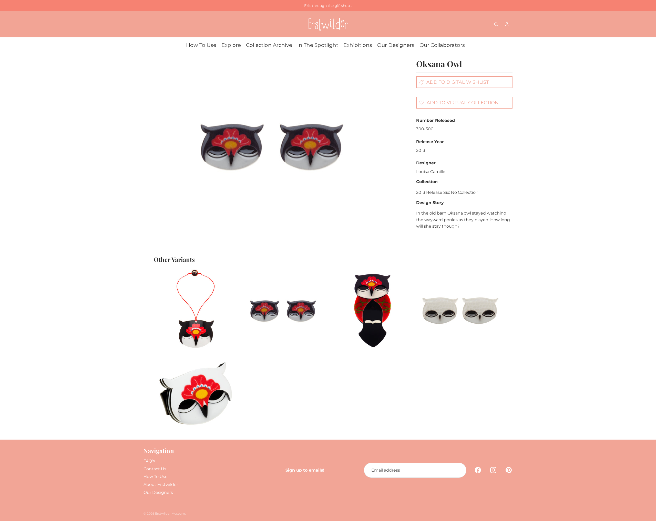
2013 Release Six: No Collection (447, 192)
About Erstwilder (161, 484)
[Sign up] (458, 470)
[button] (457, 102)
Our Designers (158, 492)
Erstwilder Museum (170, 513)
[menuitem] (201, 45)
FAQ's (149, 461)
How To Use (156, 476)
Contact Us (155, 468)
